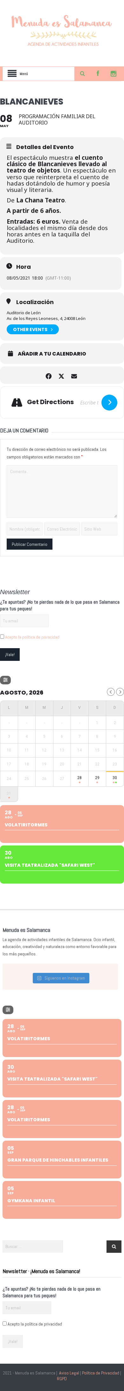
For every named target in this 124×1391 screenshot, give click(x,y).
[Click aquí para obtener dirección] (109, 403)
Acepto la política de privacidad (32, 637)
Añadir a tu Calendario (52, 354)
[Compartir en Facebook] (48, 375)
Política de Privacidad (100, 1373)
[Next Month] (120, 692)
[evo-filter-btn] (5, 680)
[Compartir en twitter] (61, 375)
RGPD (62, 1378)
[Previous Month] (111, 692)
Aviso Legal (69, 1373)
